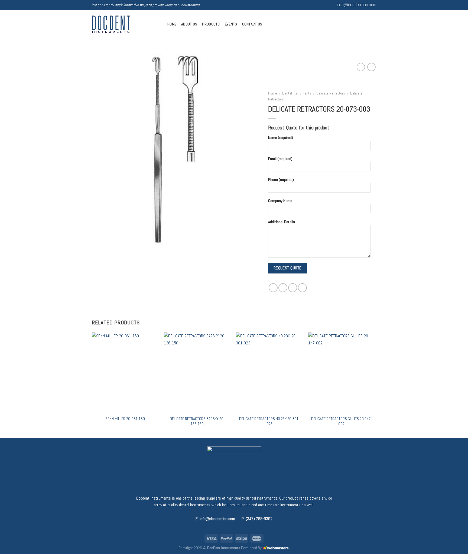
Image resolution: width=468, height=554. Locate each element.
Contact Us (252, 24)
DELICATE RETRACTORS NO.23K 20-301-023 (269, 421)
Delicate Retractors (330, 93)
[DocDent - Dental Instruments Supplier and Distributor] (125, 24)
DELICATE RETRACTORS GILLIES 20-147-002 (341, 421)
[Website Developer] (276, 547)
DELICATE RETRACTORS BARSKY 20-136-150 (197, 421)
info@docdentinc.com (356, 5)
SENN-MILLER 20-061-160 (125, 418)
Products (211, 24)
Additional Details (281, 221)
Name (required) (280, 137)
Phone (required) (281, 179)
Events (231, 24)
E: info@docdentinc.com (215, 519)
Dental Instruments (296, 93)
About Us (189, 24)
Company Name (280, 200)
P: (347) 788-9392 (257, 519)
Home (171, 24)
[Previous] (92, 384)
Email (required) (280, 158)
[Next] (374, 384)
